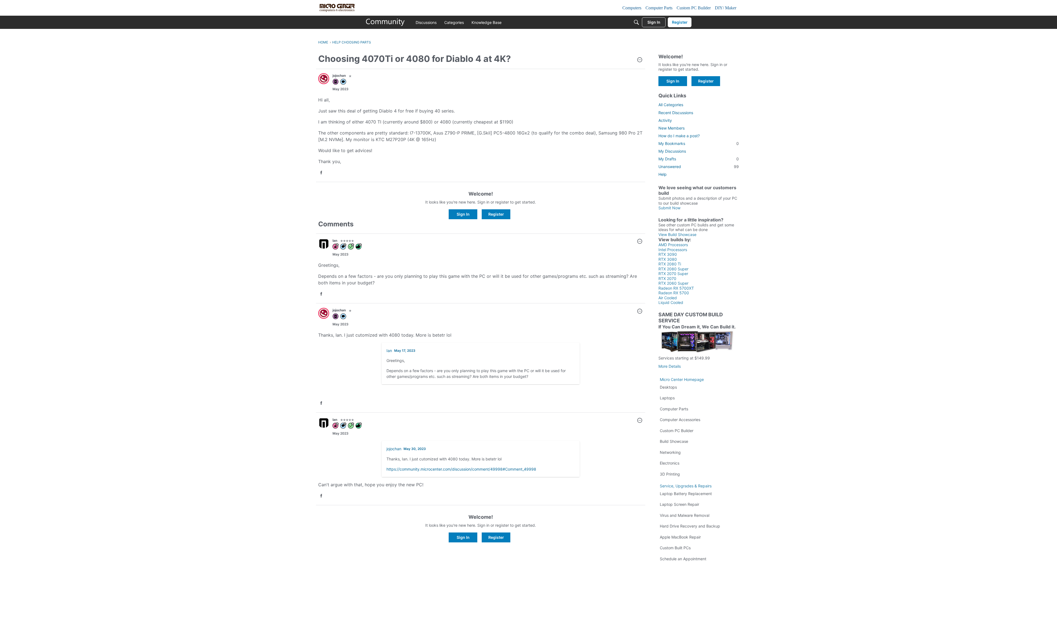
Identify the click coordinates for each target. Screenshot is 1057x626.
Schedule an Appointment (683, 558)
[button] (639, 60)
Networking (670, 452)
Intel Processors (672, 249)
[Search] (636, 22)
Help (662, 174)
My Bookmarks (698, 143)
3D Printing (670, 474)
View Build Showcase (677, 234)
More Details (669, 366)
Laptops (667, 398)
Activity (665, 120)
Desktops (668, 387)
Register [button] (496, 214)
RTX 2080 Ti (669, 264)
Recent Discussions (675, 112)
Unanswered (698, 166)
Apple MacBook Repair (680, 537)
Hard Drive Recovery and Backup (690, 526)
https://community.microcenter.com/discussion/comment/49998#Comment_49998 (461, 469)
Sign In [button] (463, 214)
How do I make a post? (679, 135)
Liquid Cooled (670, 302)
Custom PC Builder (676, 430)
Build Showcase (674, 441)
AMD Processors (673, 244)
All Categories (670, 104)
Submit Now (669, 207)
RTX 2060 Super (673, 283)
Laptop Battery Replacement (686, 493)
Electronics (669, 463)
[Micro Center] (385, 22)
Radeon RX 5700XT (676, 288)
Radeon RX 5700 (673, 292)
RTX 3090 (667, 254)
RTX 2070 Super (673, 273)
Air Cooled (667, 297)
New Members (671, 128)
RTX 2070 (667, 278)
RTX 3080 (667, 259)
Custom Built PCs (675, 547)
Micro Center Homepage (682, 379)
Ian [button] (335, 240)
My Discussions (672, 151)
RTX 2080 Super (673, 269)
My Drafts (698, 158)
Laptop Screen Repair (679, 504)
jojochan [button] (339, 75)
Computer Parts (674, 409)
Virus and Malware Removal (684, 515)
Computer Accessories (680, 419)
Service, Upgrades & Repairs (686, 486)
